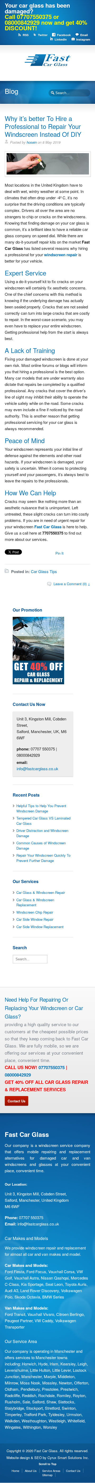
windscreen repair (60, 255)
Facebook (64, 35)
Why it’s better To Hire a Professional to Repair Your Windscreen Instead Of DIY (43, 126)
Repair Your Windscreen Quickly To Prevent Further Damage (43, 858)
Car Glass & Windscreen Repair (40, 892)
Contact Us (16, 1100)
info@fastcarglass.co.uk (37, 768)
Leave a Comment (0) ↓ (72, 583)
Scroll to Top (47, 1464)
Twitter (43, 35)
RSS (25, 35)
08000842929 (18, 1075)
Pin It (59, 553)
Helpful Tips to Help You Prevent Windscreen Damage (41, 808)
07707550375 (52, 1067)
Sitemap (47, 1475)
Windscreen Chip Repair (34, 912)
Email (84, 35)
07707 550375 (31, 1217)
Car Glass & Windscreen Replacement (35, 902)
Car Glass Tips (44, 571)
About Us (31, 1471)
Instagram (83, 39)
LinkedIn (61, 39)
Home (15, 1471)
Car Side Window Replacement (40, 926)
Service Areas (51, 1471)
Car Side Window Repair (34, 919)
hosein (32, 142)
